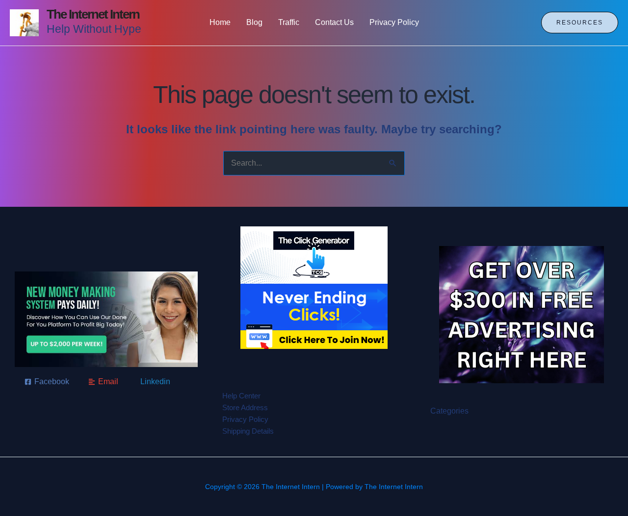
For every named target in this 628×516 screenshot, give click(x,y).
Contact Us (334, 22)
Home (220, 22)
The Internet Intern (93, 14)
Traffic (288, 22)
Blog (254, 22)
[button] (579, 22)
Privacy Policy (394, 22)
